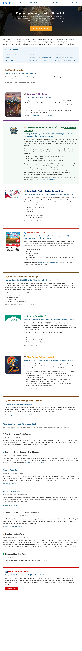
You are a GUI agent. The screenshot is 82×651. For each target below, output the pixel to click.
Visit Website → (12, 588)
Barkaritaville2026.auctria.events (48, 262)
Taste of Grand (9, 60)
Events (67, 3)
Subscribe (75, 3)
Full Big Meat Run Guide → (10, 505)
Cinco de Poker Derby (11, 470)
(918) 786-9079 (39, 462)
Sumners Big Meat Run (11, 491)
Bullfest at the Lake (10, 54)
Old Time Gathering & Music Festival (64, 60)
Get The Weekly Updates (41, 28)
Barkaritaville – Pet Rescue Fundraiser (40, 57)
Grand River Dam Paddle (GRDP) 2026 (65, 54)
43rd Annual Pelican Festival (37, 60)
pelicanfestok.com (35, 389)
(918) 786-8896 (47, 115)
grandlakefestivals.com (36, 115)
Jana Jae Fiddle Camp (35, 54)
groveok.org (72, 220)
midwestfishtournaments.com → (12, 526)
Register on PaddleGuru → (49, 179)
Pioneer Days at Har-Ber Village (63, 57)
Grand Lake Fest (9, 57)
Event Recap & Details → (10, 484)
